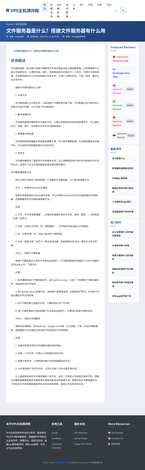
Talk (99, 4)
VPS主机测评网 (25, 10)
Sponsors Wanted (125, 135)
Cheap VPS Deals (83, 443)
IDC (81, 4)
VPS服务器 (59, 10)
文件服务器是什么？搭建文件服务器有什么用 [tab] (35, 51)
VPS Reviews (81, 432)
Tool (108, 4)
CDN (90, 4)
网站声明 (115, 443)
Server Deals (80, 438)
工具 (74, 6)
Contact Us (117, 438)
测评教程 (67, 10)
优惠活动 (51, 10)
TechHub (56, 438)
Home (9, 24)
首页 (44, 6)
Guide (55, 432)
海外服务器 (20, 24)
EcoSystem (117, 432)
